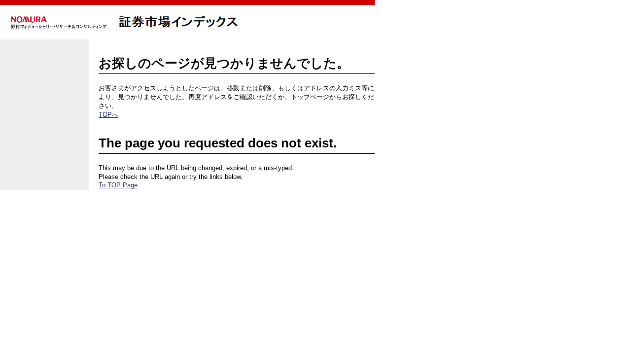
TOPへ (108, 114)
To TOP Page (118, 185)
